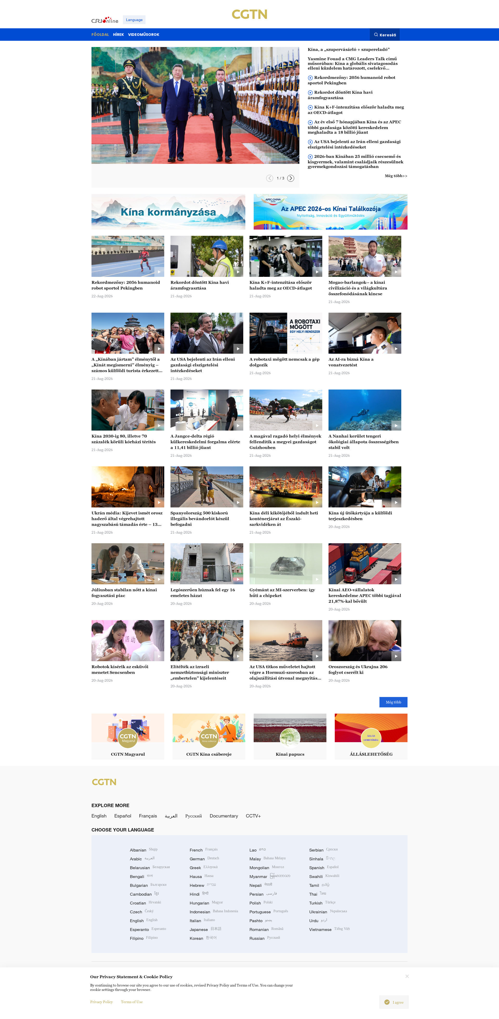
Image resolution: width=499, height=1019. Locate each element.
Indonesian (214, 911)
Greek (204, 867)
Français (148, 816)
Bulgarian (148, 885)
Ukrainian (328, 911)
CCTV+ (253, 816)
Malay (268, 858)
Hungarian (206, 903)
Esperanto (148, 929)
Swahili (324, 876)
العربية (171, 816)
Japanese (205, 929)
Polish (261, 903)
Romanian (266, 929)
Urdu (318, 920)
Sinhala (322, 858)
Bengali (141, 876)
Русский (193, 816)
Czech (142, 911)
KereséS (388, 34)
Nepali (261, 885)
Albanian (143, 850)
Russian (265, 938)
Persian (263, 894)
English (99, 816)
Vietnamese (329, 929)
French (204, 850)
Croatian (145, 903)
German (204, 858)
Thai (317, 894)
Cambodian (144, 894)
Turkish (322, 903)
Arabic (142, 858)
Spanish (324, 867)
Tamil (319, 885)
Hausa (201, 876)
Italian (202, 920)
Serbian (323, 850)
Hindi (199, 894)
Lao (258, 850)
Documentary (224, 816)
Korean (203, 938)
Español (122, 816)
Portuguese (269, 911)
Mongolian (267, 867)
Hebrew (203, 885)
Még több (393, 702)
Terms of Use (132, 1002)
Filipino (144, 938)
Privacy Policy (101, 1002)
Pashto (261, 920)
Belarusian (150, 867)
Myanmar (270, 876)
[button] (269, 178)
